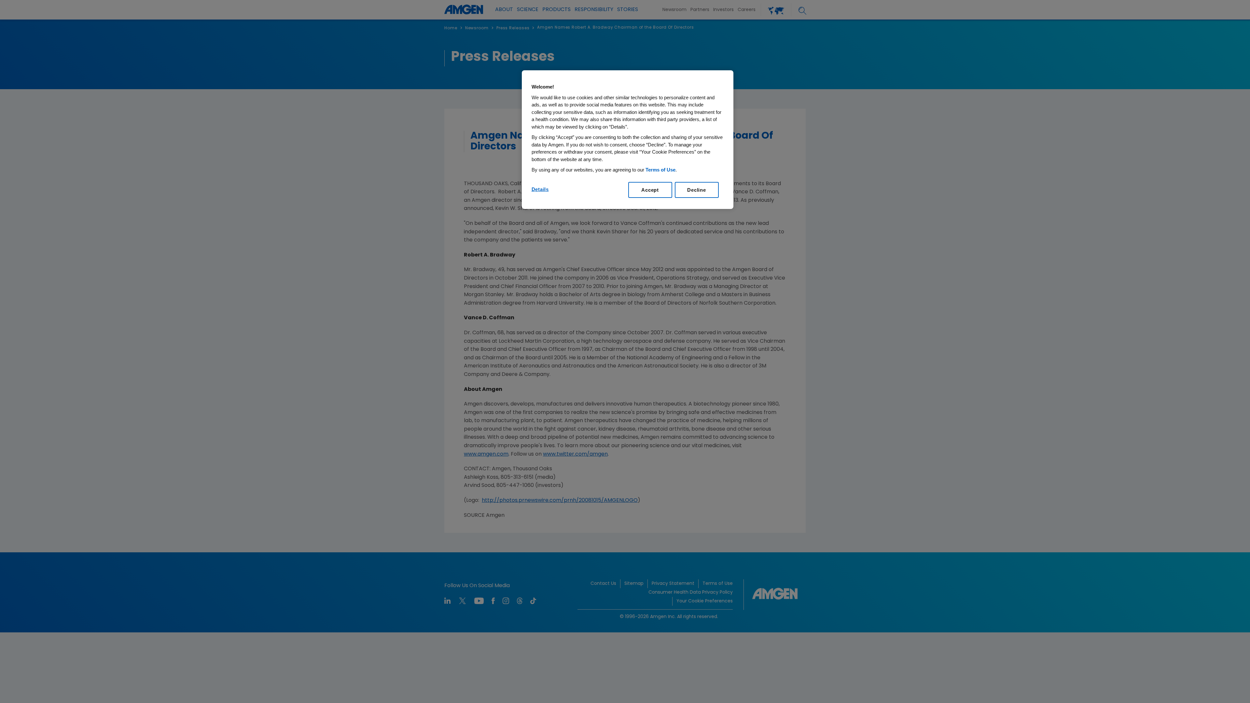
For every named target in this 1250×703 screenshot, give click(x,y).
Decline (696, 190)
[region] (627, 139)
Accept (650, 190)
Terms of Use (660, 169)
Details (540, 189)
